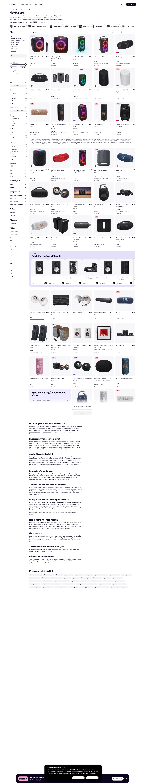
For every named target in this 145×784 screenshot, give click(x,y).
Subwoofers (14, 46)
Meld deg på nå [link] (117, 778)
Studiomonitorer (15, 42)
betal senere (66, 528)
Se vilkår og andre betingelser (70, 143)
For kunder (11, 1)
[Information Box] (40, 32)
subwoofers (69, 430)
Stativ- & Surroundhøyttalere (18, 40)
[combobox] (111, 32)
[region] (73, 773)
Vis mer (60, 19)
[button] (123, 4)
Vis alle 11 (12, 159)
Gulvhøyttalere (14, 48)
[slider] (11, 64)
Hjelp (40, 4)
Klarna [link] (11, 9)
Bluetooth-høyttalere (16, 38)
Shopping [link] (16, 9)
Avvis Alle (78, 778)
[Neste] (133, 26)
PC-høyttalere (14, 44)
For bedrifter (18, 1)
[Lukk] (99, 767)
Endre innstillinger (53, 778)
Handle (31, 4)
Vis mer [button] (82, 413)
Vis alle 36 (12, 128)
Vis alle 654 (13, 103)
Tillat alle (92, 778)
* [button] (101, 63)
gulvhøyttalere (61, 430)
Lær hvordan (41, 22)
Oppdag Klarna (24, 4)
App (36, 4)
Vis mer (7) (13, 51)
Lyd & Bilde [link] (23, 9)
